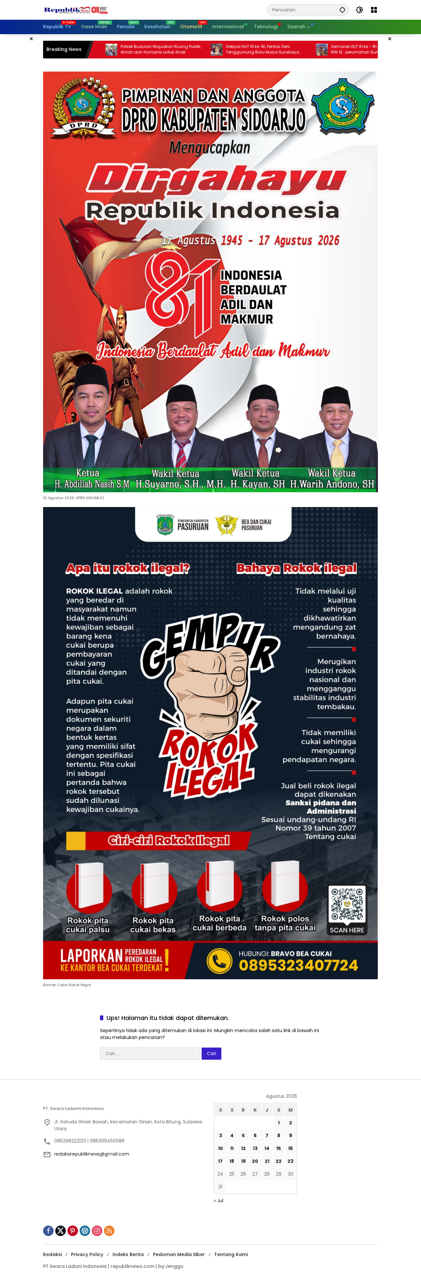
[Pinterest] (72, 1231)
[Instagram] (97, 1231)
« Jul (218, 1200)
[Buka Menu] (374, 10)
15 (278, 1148)
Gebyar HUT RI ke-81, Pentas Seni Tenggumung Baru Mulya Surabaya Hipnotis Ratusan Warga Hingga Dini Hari (208, 49)
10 (220, 1148)
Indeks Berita (128, 1254)
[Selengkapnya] (125, 1098)
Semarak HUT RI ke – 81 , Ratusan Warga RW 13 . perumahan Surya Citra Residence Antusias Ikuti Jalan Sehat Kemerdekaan (312, 49)
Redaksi (52, 1254)
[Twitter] (60, 1231)
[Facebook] (48, 1231)
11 (232, 1148)
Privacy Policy (87, 1254)
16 (290, 1148)
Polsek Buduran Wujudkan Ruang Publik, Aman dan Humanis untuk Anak (102, 49)
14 (266, 1148)
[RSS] (109, 1231)
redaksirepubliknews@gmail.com (91, 1154)
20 (255, 1161)
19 (243, 1161)
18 (232, 1161)
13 (255, 1148)
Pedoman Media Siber (179, 1254)
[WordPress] (85, 1231)
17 (220, 1161)
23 (290, 1161)
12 (243, 1148)
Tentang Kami (231, 1254)
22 (279, 1161)
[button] (342, 9)
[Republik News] (76, 9)
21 (267, 1161)
